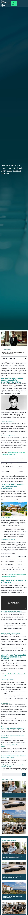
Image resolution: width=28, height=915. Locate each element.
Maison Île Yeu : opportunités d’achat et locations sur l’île (13, 897)
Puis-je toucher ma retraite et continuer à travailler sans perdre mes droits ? (13, 857)
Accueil (5, 349)
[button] (9, 3)
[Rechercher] (24, 774)
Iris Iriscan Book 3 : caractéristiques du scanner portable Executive (12, 877)
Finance (9, 349)
